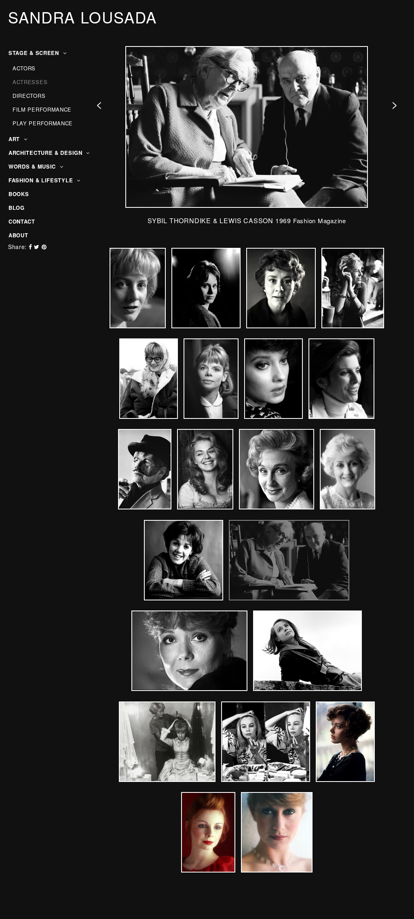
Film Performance (42, 109)
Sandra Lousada (82, 17)
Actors (24, 68)
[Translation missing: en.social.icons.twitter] (37, 247)
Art (15, 139)
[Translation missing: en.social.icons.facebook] (31, 247)
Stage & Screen (34, 53)
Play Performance (43, 123)
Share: (17, 247)
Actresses (30, 82)
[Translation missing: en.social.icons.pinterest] (44, 247)
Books (18, 194)
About (18, 235)
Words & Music (33, 166)
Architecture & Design (46, 152)
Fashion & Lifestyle (41, 180)
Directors (29, 95)
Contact (21, 221)
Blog (16, 207)
